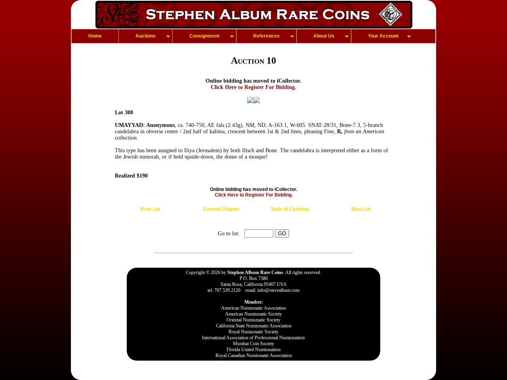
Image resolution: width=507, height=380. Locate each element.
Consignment (204, 36)
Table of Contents (290, 209)
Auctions (145, 36)
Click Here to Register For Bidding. (253, 87)
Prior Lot (150, 209)
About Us (323, 36)
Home (95, 36)
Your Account (383, 36)
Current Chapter (221, 209)
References (266, 36)
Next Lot (360, 209)
